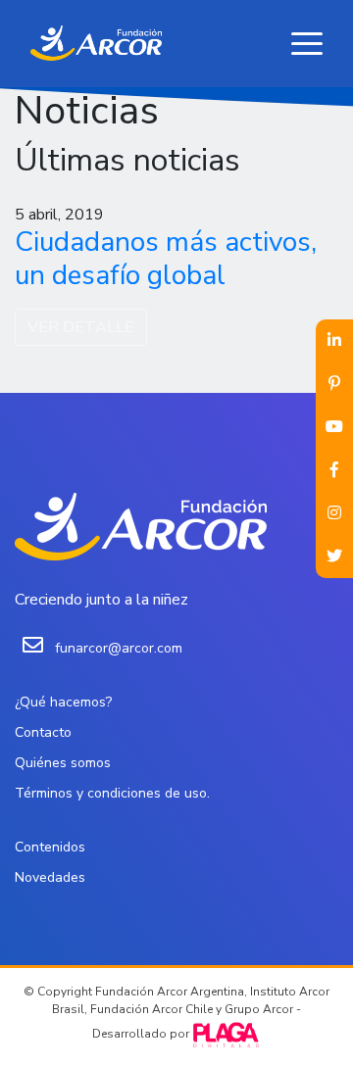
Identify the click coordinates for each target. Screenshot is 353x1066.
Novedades (50, 877)
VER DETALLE (80, 327)
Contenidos (50, 847)
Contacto (43, 732)
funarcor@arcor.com (118, 648)
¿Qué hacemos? (63, 702)
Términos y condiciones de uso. (112, 793)
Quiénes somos (63, 762)
